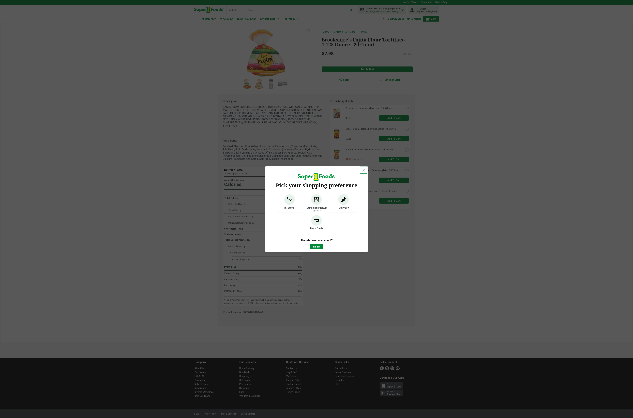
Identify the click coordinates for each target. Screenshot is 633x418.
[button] (289, 203)
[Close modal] (364, 170)
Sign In (316, 246)
